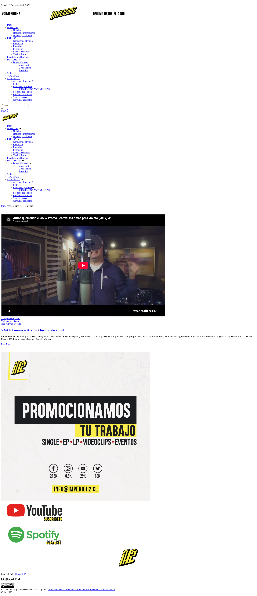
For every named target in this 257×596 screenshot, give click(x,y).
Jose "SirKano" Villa (11, 324)
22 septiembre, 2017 (10, 318)
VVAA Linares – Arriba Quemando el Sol (32, 330)
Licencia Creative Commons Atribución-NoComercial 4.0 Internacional (81, 589)
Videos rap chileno (10, 321)
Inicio (4, 206)
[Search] (2, 108)
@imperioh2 (20, 574)
